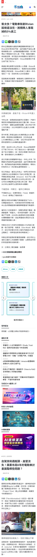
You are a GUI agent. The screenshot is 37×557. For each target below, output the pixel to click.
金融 (11, 19)
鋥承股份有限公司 (14, 292)
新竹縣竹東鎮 (13, 303)
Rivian (6, 269)
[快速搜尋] (35, 7)
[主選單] (2, 7)
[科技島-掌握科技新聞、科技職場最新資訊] (18, 7)
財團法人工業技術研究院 (16, 310)
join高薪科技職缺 (9, 257)
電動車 (21, 269)
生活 (8, 19)
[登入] (30, 8)
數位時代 (18, 252)
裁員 (13, 269)
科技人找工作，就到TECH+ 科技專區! (19, 1)
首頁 (4, 19)
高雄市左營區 (13, 285)
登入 (13, 331)
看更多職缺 (18, 320)
